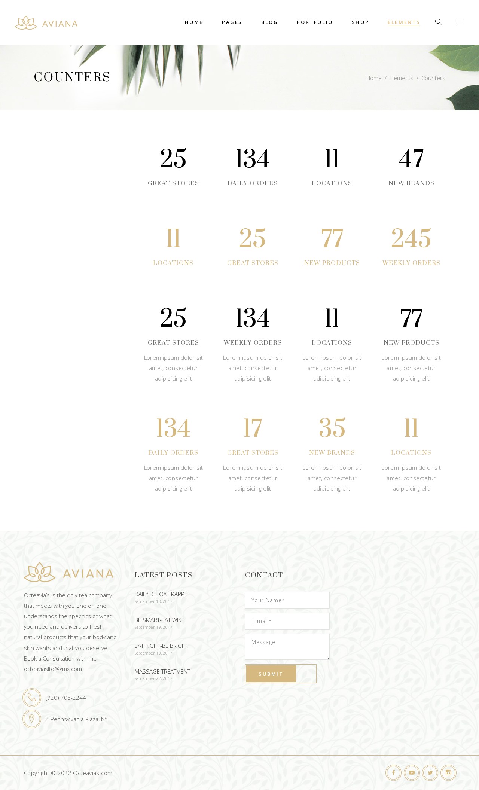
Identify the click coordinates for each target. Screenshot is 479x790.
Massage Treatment (162, 671)
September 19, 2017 (154, 627)
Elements (402, 78)
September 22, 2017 (154, 678)
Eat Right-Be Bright (161, 645)
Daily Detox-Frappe (161, 594)
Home (374, 78)
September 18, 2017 (154, 601)
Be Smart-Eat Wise (159, 619)
